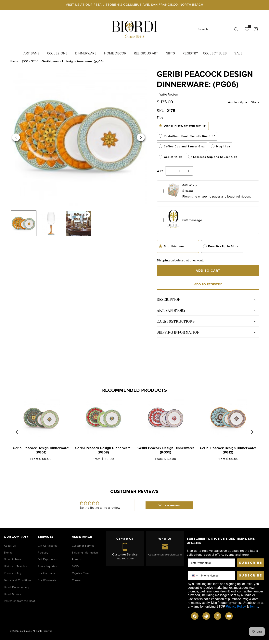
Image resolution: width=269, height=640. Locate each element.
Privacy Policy (12, 573)
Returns (77, 560)
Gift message (192, 220)
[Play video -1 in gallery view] (78, 223)
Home (14, 61)
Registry (43, 553)
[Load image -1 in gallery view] (23, 223)
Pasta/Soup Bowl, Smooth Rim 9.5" (189, 136)
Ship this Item (174, 246)
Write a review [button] (169, 505)
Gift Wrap (189, 185)
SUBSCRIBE (250, 563)
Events (8, 553)
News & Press (13, 560)
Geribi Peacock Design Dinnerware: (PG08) (103, 450)
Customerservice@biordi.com (165, 555)
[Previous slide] (16, 432)
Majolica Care (80, 573)
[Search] (236, 29)
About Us (10, 546)
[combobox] (217, 29)
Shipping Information (85, 553)
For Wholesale (47, 580)
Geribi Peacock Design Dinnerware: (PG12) (228, 450)
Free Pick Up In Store (223, 246)
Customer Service (83, 546)
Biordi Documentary (16, 587)
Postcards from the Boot (19, 601)
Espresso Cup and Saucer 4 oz (215, 157)
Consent (77, 580)
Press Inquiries (47, 567)
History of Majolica (15, 567)
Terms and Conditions (18, 580)
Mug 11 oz (223, 146)
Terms (254, 606)
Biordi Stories (12, 594)
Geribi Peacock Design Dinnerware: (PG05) (165, 450)
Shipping (163, 260)
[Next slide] (252, 432)
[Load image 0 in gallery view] (51, 223)
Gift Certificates (47, 546)
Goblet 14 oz (173, 157)
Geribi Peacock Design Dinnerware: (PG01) (41, 450)
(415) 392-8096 (125, 558)
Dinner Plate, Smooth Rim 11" (185, 126)
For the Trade (46, 573)
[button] (33, 53)
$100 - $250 (30, 61)
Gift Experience (48, 560)
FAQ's (75, 567)
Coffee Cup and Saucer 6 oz (184, 146)
